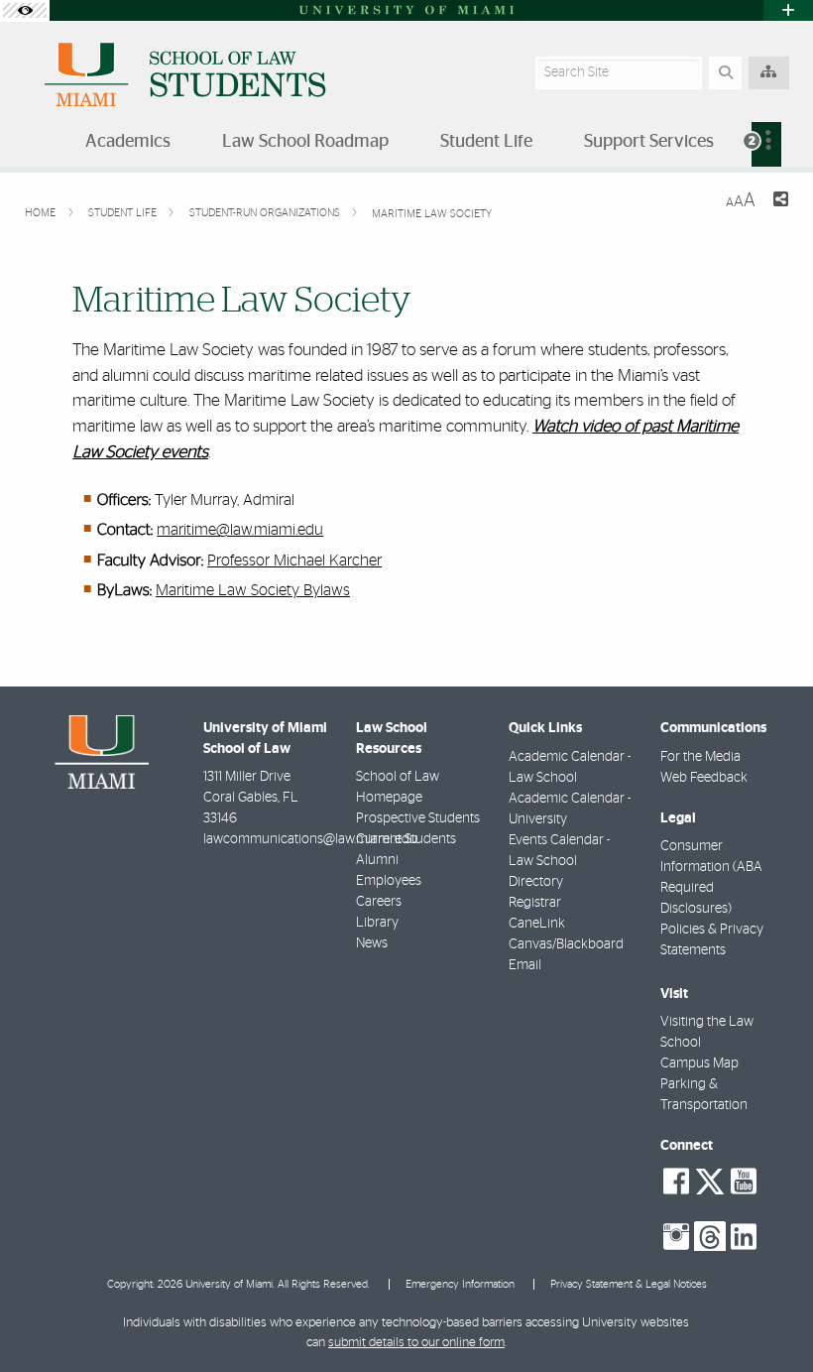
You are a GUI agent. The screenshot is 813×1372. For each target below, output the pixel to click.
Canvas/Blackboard (566, 944)
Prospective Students (418, 818)
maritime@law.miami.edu (240, 530)
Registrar (535, 903)
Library (377, 923)
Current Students (406, 839)
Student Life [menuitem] (486, 142)
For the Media (700, 757)
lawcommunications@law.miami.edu (310, 839)
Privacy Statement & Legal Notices (628, 1284)
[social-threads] (710, 1235)
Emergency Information (460, 1284)
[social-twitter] (710, 1179)
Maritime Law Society (432, 213)
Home (41, 212)
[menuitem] (766, 144)
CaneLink (537, 924)
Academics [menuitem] (128, 142)
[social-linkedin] (743, 1237)
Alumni (377, 860)
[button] (769, 1316)
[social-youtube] (743, 1181)
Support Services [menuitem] (649, 142)
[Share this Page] (779, 201)
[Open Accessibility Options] (25, 10)
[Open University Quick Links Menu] (788, 10)
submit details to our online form (416, 1342)
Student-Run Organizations (266, 212)
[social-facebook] (676, 1181)
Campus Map (699, 1063)
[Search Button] (725, 73)
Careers (379, 902)
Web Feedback (704, 778)
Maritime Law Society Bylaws (253, 590)
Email (525, 965)
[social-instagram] (676, 1237)
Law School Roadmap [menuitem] (305, 142)
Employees (388, 881)
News (372, 943)
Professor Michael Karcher (294, 560)
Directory (536, 882)
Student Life (124, 212)
